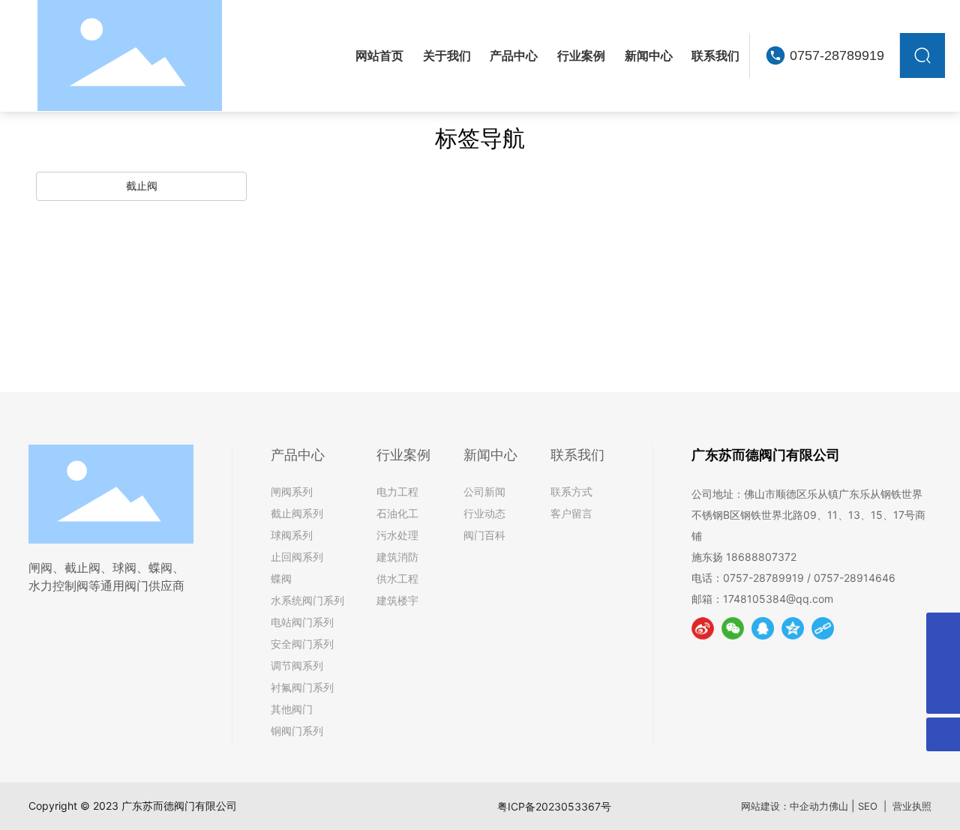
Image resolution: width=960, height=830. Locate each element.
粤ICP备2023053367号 (554, 806)
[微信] (733, 628)
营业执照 (912, 806)
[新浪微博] (703, 628)
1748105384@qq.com (779, 598)
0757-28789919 (837, 55)
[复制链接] (823, 628)
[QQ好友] (763, 628)
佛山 (838, 806)
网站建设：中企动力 (785, 806)
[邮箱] (943, 629)
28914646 (873, 577)
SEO (868, 806)
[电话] (943, 663)
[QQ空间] (793, 628)
